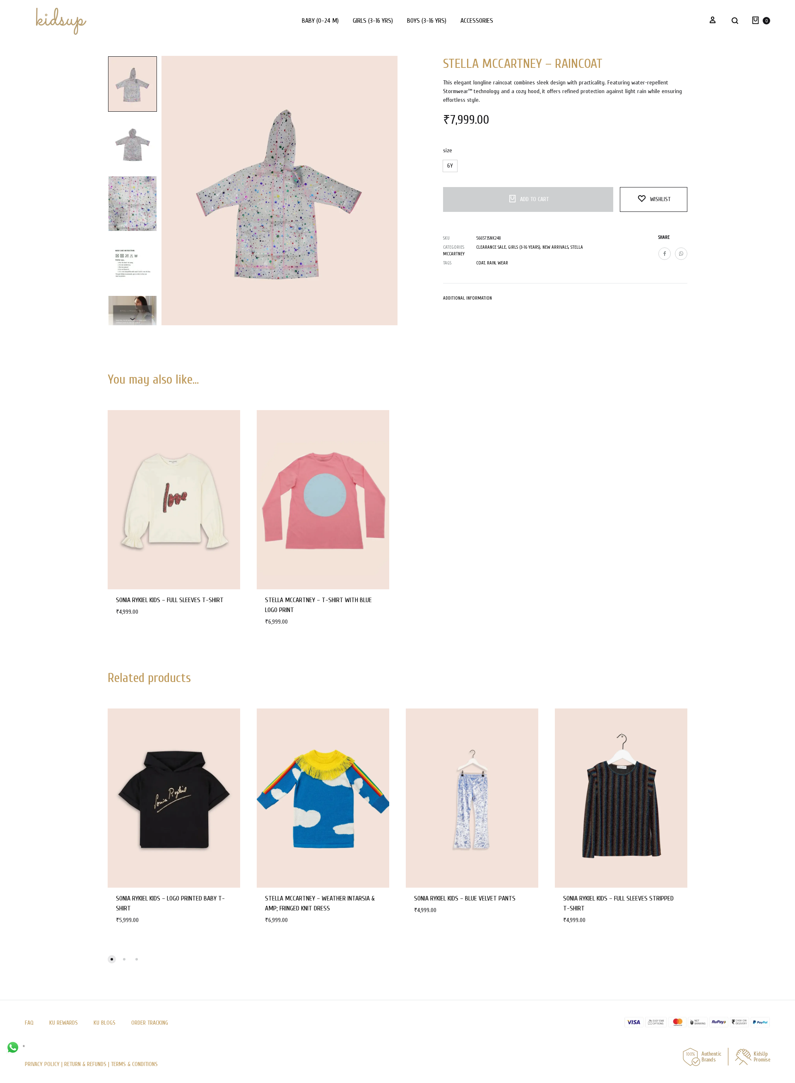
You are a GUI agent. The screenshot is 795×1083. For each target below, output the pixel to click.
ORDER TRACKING (149, 1022)
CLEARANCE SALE (491, 247)
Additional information (467, 298)
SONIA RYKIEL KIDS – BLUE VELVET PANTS (465, 898)
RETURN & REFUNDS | (86, 1064)
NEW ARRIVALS (555, 247)
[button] (450, 166)
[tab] (467, 300)
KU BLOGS (105, 1022)
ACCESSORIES (476, 20)
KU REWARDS (63, 1022)
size (447, 150)
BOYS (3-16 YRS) (426, 20)
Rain (491, 263)
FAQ (29, 1022)
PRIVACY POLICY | (44, 1064)
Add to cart (534, 199)
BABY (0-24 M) (320, 20)
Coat (480, 263)
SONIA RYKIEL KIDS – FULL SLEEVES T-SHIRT (170, 600)
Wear (503, 263)
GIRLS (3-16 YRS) (373, 20)
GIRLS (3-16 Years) (524, 247)
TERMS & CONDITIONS (134, 1064)
